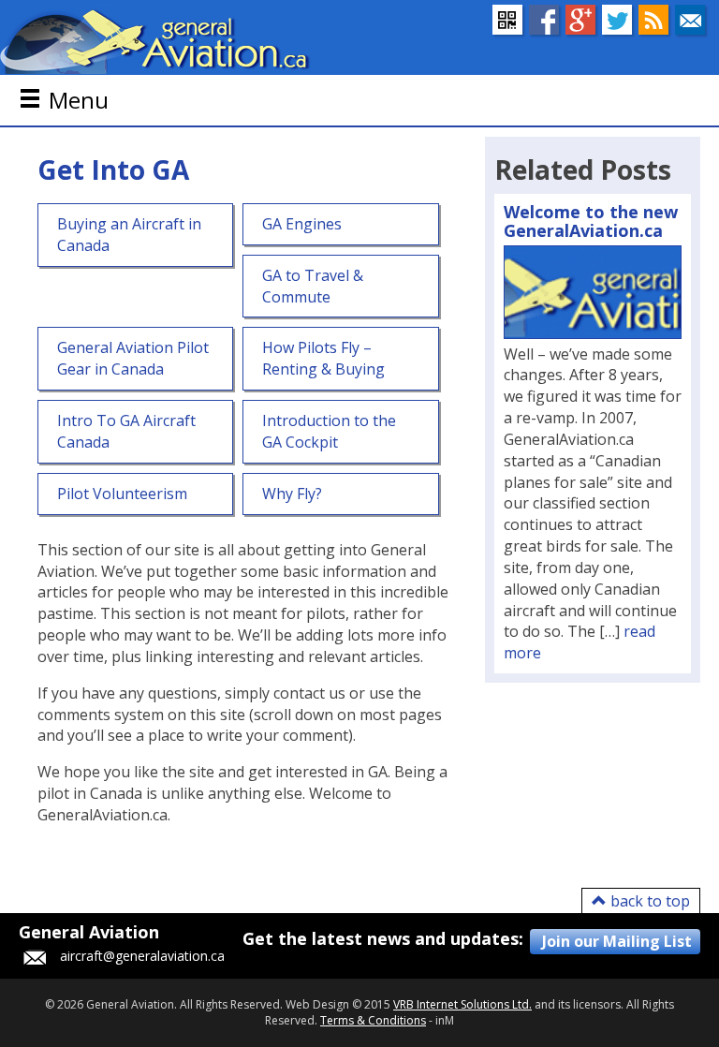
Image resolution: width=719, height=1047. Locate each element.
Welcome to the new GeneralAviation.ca (591, 221)
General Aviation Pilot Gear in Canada (133, 358)
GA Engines (302, 224)
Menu (79, 99)
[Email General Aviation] (690, 20)
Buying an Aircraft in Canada (129, 235)
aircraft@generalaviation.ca (142, 955)
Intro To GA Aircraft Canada (126, 431)
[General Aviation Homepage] (155, 40)
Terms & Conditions (373, 1020)
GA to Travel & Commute (312, 286)
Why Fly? (292, 493)
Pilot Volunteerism (122, 493)
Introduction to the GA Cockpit (329, 431)
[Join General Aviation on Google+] (580, 20)
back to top (648, 901)
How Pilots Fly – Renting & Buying (323, 358)
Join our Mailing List (617, 941)
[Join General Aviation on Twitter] (617, 20)
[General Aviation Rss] (653, 20)
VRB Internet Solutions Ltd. (462, 1004)
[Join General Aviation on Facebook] (544, 20)
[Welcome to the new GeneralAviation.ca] (593, 292)
